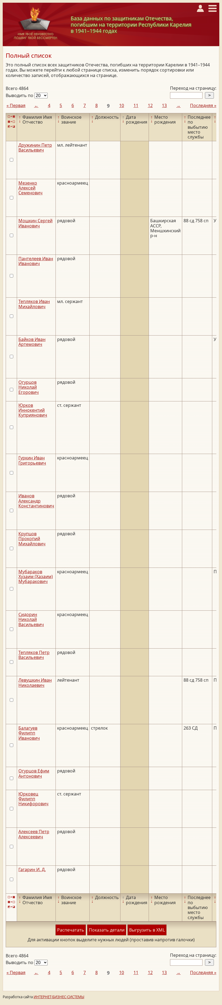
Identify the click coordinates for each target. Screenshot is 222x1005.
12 (150, 105)
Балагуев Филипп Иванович (29, 733)
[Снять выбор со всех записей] (11, 122)
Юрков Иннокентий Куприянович (32, 410)
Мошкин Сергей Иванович (35, 223)
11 (135, 105)
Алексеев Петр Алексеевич (33, 834)
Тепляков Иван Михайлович (34, 303)
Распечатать (70, 930)
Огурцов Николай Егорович (28, 387)
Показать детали (107, 930)
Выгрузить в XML (147, 930)
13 (164, 105)
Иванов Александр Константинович (36, 501)
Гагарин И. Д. (32, 869)
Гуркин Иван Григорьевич (32, 460)
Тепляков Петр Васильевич (34, 654)
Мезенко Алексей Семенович (30, 188)
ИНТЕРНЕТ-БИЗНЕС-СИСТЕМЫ (59, 996)
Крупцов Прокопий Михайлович (31, 539)
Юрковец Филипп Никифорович (33, 799)
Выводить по (20, 95)
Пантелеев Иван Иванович (35, 261)
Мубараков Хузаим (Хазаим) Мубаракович (35, 577)
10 (121, 105)
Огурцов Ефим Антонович (33, 773)
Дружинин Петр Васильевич (35, 147)
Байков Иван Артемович (31, 341)
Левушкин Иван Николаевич (35, 682)
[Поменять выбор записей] (11, 127)
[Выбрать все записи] (11, 117)
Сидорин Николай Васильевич (31, 619)
